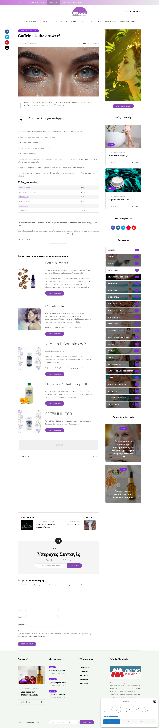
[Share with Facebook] (7, 31)
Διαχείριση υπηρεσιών (111, 716)
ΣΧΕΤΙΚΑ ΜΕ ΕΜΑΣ (127, 22)
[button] (155, 701)
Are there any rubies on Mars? (29, 693)
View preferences (147, 722)
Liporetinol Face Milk (58, 694)
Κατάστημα (84, 679)
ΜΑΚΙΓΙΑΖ (84, 22)
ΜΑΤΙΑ (54, 22)
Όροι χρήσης (84, 675)
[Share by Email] (7, 48)
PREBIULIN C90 (24, 188)
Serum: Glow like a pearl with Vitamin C (123, 496)
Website (21, 624)
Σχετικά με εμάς (85, 667)
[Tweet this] (7, 37)
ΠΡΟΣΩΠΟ (44, 22)
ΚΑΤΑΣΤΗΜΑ (96, 22)
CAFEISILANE (24, 197)
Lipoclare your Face (119, 199)
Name (20, 610)
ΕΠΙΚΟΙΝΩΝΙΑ (110, 22)
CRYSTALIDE (23, 206)
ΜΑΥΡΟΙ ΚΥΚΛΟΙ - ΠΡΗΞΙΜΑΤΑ (28, 30)
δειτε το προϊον (55, 293)
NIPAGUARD (23, 210)
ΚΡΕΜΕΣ (111, 188)
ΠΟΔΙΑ (111, 144)
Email (20, 617)
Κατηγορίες (84, 683)
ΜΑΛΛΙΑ (64, 22)
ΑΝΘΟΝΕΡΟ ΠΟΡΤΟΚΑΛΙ (27, 192)
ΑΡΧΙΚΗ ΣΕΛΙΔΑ (30, 22)
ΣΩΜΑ (73, 22)
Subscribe (75, 565)
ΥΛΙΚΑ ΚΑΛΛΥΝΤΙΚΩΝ (123, 106)
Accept (111, 722)
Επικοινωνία (84, 671)
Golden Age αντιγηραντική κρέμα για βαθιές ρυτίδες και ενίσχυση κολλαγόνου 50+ (123, 450)
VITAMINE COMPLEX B (27, 201)
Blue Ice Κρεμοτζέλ (119, 155)
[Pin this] (7, 42)
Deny (130, 722)
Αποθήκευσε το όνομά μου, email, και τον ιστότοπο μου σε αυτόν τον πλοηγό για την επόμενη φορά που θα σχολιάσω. (55, 635)
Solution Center (33, 722)
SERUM (123, 469)
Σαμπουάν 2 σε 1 (68, 2)
